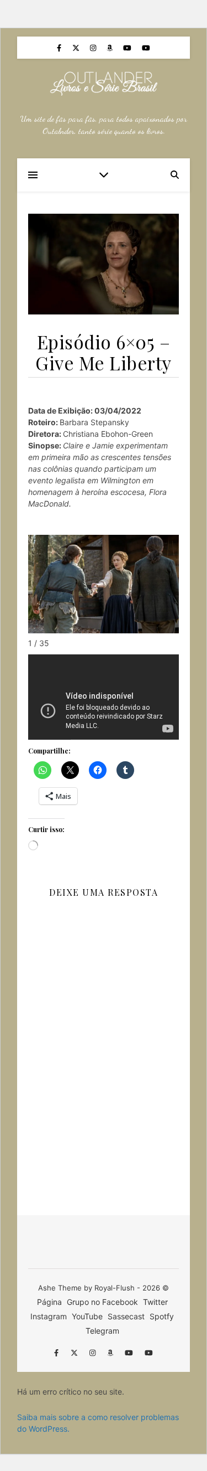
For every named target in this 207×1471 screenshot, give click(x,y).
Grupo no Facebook (102, 1302)
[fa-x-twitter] (77, 47)
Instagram (48, 1316)
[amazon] (111, 47)
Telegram (102, 1330)
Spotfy (162, 1316)
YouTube (87, 1316)
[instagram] (94, 47)
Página (49, 1302)
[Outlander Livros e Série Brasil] (104, 84)
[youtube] (128, 47)
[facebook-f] (60, 47)
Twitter (155, 1302)
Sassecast (126, 1316)
